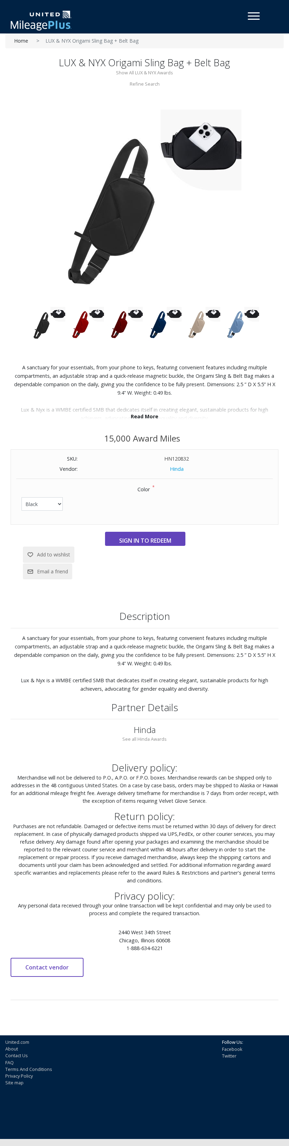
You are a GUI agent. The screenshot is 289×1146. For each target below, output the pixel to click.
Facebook (232, 1049)
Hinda (177, 469)
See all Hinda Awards (144, 739)
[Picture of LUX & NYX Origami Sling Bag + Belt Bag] (144, 206)
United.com (17, 1042)
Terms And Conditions (28, 1069)
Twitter (229, 1056)
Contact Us (16, 1055)
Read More (144, 416)
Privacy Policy (19, 1076)
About (11, 1049)
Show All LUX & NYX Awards (144, 72)
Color (143, 489)
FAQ (9, 1062)
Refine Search (145, 84)
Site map (14, 1082)
